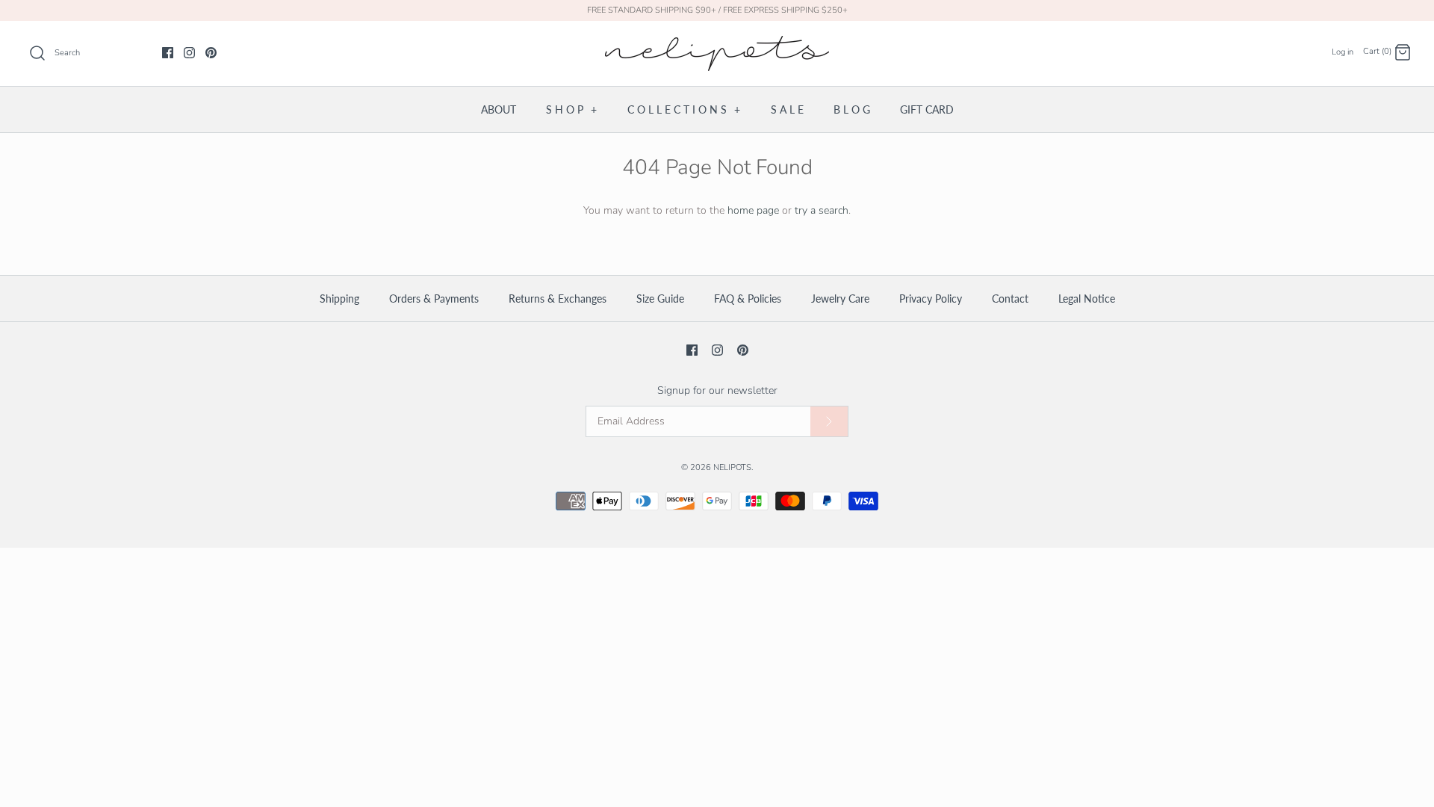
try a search (821, 210)
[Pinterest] (211, 52)
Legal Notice (1086, 298)
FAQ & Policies (747, 298)
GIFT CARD (927, 109)
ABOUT (498, 109)
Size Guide (660, 298)
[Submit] (829, 421)
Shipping (339, 298)
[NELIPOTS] (717, 44)
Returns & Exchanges (557, 298)
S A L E (787, 109)
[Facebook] (167, 52)
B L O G (852, 109)
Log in (1342, 52)
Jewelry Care (840, 298)
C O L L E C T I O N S (683, 109)
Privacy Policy (930, 298)
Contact (1010, 298)
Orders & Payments (434, 298)
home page (753, 210)
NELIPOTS (732, 467)
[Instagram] (189, 52)
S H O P (571, 109)
